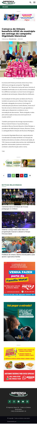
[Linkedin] (26, 175)
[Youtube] (23, 401)
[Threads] (27, 401)
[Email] (17, 175)
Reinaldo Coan (12, 39)
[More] (30, 175)
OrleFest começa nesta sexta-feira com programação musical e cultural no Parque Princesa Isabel (16, 232)
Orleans (5, 7)
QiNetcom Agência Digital (23, 421)
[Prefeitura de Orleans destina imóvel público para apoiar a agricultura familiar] (18, 244)
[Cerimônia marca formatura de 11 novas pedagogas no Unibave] (18, 197)
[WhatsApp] (13, 175)
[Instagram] (14, 401)
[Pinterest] (21, 175)
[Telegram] (18, 401)
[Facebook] (9, 175)
